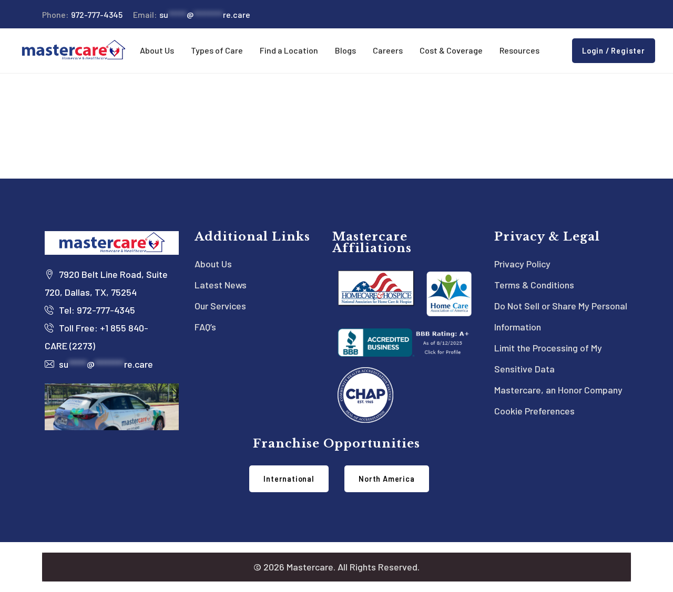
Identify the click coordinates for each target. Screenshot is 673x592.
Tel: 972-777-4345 (96, 310)
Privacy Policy (522, 263)
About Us (213, 263)
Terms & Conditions (534, 284)
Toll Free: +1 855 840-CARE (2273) (96, 336)
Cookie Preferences (534, 411)
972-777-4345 (82, 14)
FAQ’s (205, 327)
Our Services (220, 305)
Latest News (221, 284)
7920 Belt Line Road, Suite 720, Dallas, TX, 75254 (106, 283)
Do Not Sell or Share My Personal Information (560, 316)
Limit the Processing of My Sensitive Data (548, 358)
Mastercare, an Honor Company (558, 390)
